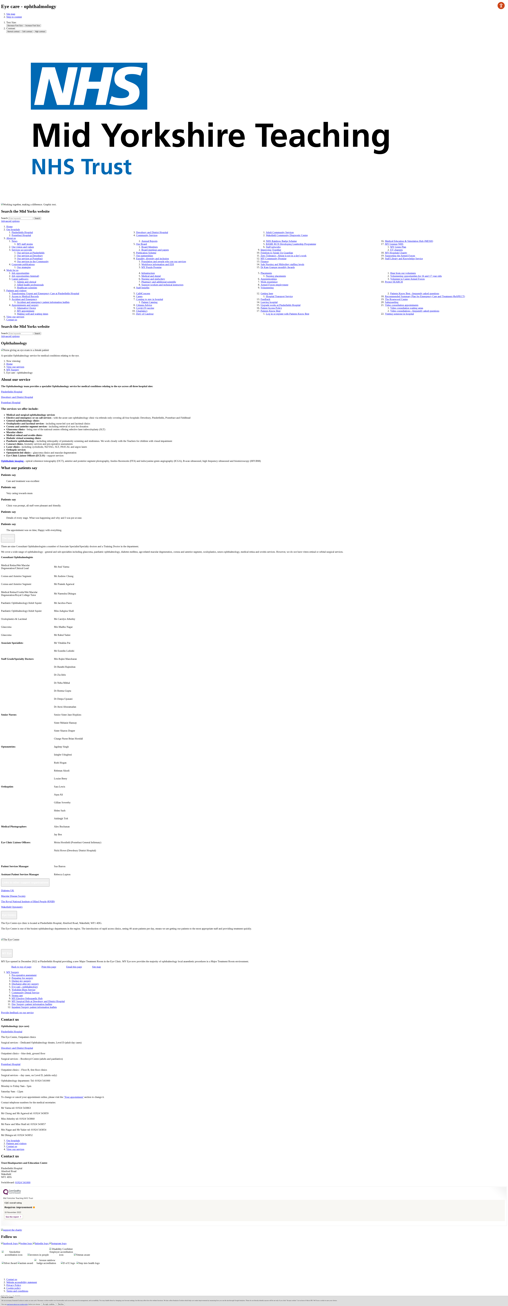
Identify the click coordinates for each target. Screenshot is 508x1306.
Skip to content (14, 16)
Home (9, 364)
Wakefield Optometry (12, 907)
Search (4, 218)
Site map (10, 14)
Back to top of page (21, 966)
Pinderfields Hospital (11, 391)
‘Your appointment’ (74, 1097)
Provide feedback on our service (17, 1012)
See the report (12, 1217)
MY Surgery (12, 369)
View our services (15, 366)
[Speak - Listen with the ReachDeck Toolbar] (501, 5)
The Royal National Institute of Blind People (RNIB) (28, 901)
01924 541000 (22, 1182)
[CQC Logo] (12, 1194)
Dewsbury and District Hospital (17, 397)
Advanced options (10, 221)
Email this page (74, 966)
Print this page (49, 966)
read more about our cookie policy (17, 1304)
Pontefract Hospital (10, 402)
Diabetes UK (7, 890)
